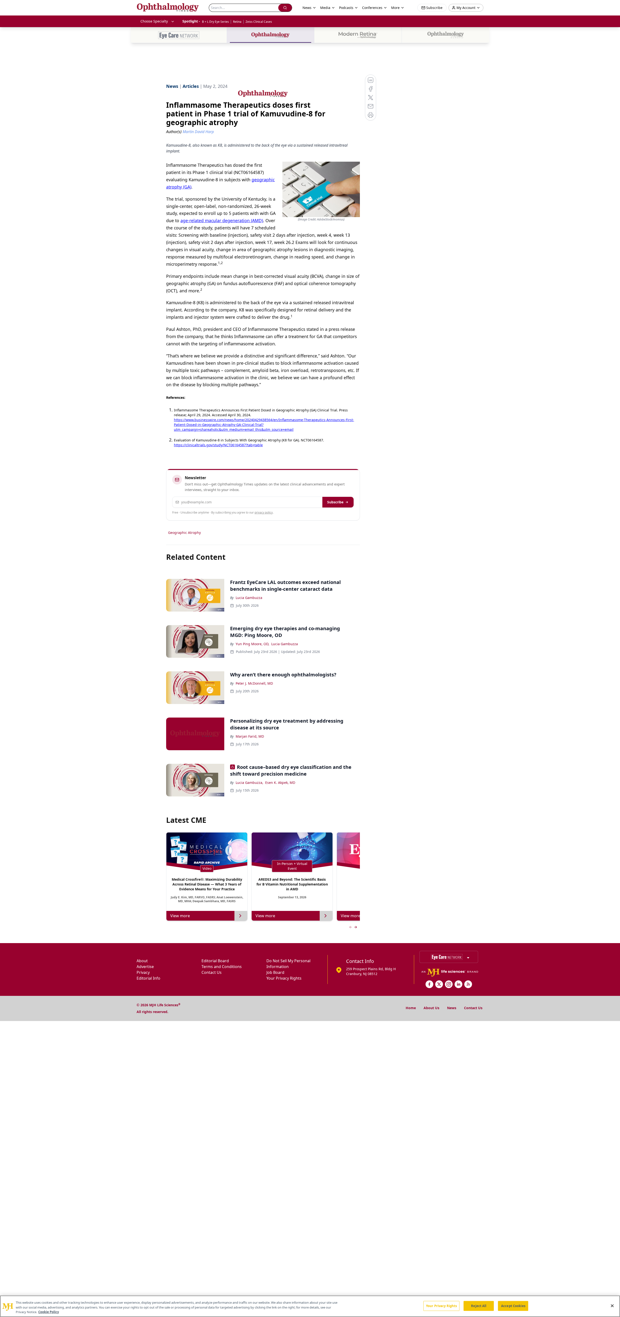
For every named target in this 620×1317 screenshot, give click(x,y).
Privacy (143, 972)
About (142, 960)
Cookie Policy (48, 1312)
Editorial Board (215, 960)
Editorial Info (148, 978)
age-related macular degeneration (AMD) (221, 220)
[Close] (612, 1305)
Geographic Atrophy (184, 532)
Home (411, 1008)
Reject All (478, 1305)
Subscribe (335, 502)
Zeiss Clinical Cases (259, 22)
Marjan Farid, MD (250, 736)
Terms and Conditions (222, 966)
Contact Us (212, 972)
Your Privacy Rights (284, 978)
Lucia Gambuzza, (249, 782)
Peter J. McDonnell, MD (254, 683)
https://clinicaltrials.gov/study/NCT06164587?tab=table (218, 445)
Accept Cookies (513, 1305)
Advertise (145, 966)
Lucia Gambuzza (249, 597)
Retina (237, 22)
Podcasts (346, 7)
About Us (431, 1008)
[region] (310, 1306)
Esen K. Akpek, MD (280, 782)
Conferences (372, 7)
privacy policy (264, 512)
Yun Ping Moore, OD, (252, 644)
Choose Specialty (154, 21)
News (451, 1008)
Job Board (275, 972)
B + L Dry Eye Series (215, 22)
